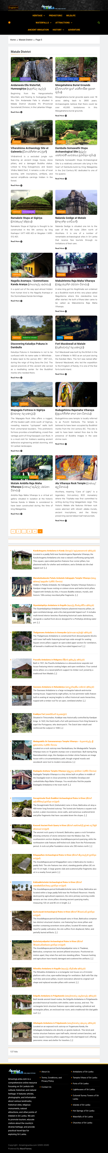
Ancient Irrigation (38, 30)
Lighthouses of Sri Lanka (84, 1089)
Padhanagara (28, 212)
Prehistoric (55, 15)
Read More (15, 112)
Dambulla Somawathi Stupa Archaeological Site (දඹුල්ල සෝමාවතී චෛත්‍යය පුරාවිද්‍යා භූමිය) (75, 151)
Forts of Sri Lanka (81, 1083)
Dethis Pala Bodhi (20, 477)
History (57, 30)
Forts (60, 338)
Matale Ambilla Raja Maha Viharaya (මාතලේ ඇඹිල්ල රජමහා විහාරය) (30, 487)
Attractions (62, 22)
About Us (45, 1072)
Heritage (37, 15)
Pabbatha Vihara (30, 338)
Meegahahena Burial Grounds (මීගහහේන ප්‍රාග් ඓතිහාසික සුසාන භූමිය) (75, 89)
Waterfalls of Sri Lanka (83, 1117)
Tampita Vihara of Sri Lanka (85, 1077)
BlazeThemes (25, 1148)
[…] (45, 568)
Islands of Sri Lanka (81, 1105)
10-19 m (15, 79)
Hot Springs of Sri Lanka (83, 1111)
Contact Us (46, 1087)
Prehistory (84, 79)
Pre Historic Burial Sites (68, 79)
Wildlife (70, 15)
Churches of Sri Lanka (82, 1123)
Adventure (74, 30)
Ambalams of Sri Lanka (83, 1072)
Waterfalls (42, 22)
